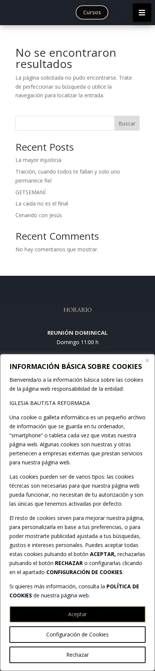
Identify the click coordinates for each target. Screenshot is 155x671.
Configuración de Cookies (77, 634)
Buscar (127, 123)
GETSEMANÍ (30, 192)
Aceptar (77, 614)
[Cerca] (147, 360)
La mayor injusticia (38, 159)
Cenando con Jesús (38, 215)
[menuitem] (94, 12)
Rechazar (77, 654)
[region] (77, 512)
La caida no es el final (41, 203)
